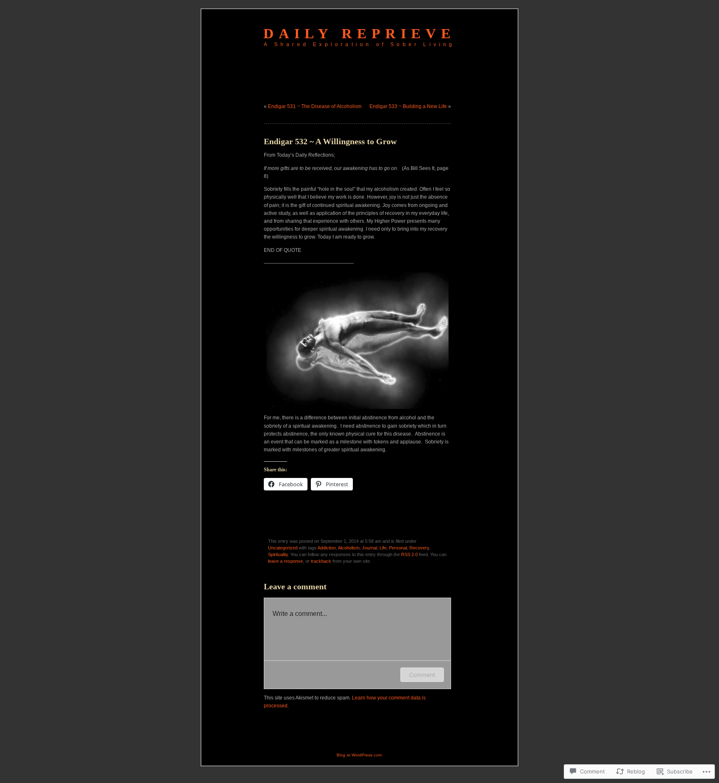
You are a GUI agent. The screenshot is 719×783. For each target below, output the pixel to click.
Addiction (326, 547)
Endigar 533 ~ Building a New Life (408, 106)
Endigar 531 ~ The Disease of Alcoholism (315, 106)
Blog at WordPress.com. (360, 755)
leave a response (285, 561)
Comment (422, 674)
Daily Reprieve (359, 33)
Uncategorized (283, 547)
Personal (398, 547)
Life (383, 547)
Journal (369, 547)
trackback (321, 561)
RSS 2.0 (409, 554)
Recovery (419, 547)
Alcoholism (349, 547)
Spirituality (278, 554)
